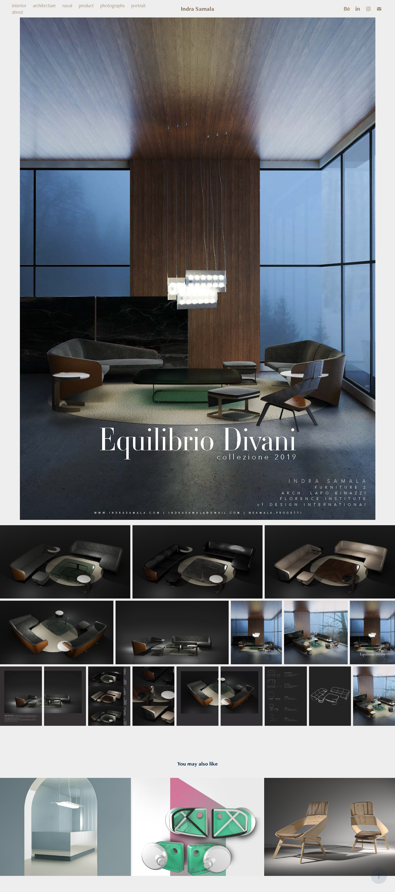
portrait (138, 5)
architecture (44, 5)
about (17, 12)
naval (67, 5)
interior (19, 5)
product (86, 5)
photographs (112, 5)
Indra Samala (197, 9)
